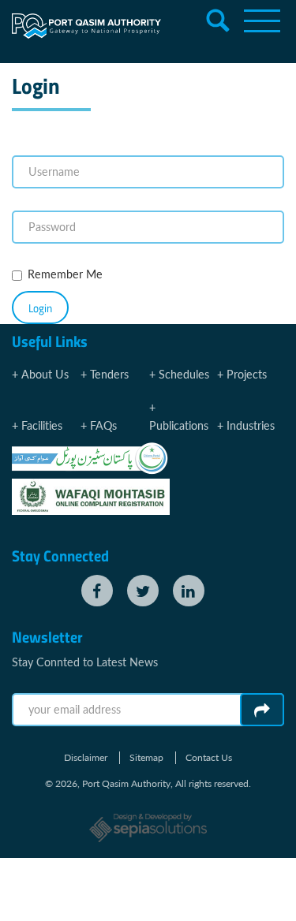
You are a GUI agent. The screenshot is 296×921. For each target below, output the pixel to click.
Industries (251, 425)
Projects (247, 374)
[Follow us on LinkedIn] (188, 590)
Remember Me (65, 274)
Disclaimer (85, 757)
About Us (45, 374)
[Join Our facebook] (97, 590)
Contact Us (208, 757)
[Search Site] (217, 20)
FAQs (103, 425)
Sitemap (146, 757)
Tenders (109, 374)
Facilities (41, 425)
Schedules (184, 374)
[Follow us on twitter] (143, 590)
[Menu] (262, 20)
